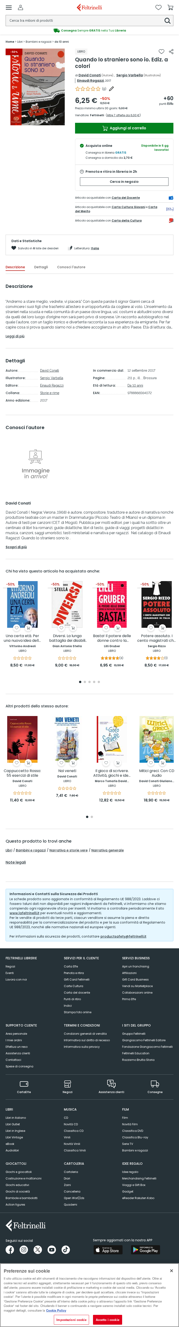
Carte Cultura (73, 986)
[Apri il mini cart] (170, 7)
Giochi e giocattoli (19, 1172)
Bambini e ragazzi (31, 850)
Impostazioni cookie (71, 1319)
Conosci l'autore (71, 267)
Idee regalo (130, 1172)
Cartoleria (71, 1172)
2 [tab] (33, 122)
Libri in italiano (16, 1118)
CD (66, 1118)
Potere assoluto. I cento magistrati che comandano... (156, 638)
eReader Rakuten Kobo (138, 1198)
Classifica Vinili (75, 1150)
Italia (95, 248)
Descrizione (15, 267)
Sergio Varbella (129, 75)
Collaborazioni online (137, 993)
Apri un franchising (135, 966)
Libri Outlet (13, 1124)
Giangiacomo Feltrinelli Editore (143, 1040)
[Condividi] (171, 51)
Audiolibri (12, 1150)
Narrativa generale (107, 850)
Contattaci (13, 1060)
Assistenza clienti (18, 1053)
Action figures (15, 1205)
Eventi (10, 973)
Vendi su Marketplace (137, 986)
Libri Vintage (14, 1137)
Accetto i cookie (107, 1319)
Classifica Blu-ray (135, 1137)
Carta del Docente (126, 198)
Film (125, 1118)
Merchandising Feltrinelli (139, 1178)
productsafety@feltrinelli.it (123, 936)
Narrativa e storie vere (68, 850)
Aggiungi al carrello (127, 128)
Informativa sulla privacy (82, 1047)
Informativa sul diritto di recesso (87, 1040)
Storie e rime (49, 393)
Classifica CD (73, 1131)
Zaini (67, 1185)
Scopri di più (16, 547)
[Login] (20, 7)
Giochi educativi (17, 1185)
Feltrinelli (97, 115)
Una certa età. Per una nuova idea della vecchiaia (22, 638)
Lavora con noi (16, 979)
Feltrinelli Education (135, 1053)
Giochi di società (18, 1191)
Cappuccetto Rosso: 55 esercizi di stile (22, 773)
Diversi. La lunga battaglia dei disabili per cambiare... (67, 638)
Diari (67, 1178)
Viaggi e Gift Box (133, 1185)
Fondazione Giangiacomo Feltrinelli (147, 1047)
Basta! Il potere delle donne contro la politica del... (112, 638)
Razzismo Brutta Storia (138, 1060)
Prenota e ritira (74, 973)
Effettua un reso (17, 1047)
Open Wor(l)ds (74, 1198)
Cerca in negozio (124, 181)
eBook (10, 1144)
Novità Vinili (72, 1144)
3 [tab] (37, 122)
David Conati (90, 75)
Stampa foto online (77, 1012)
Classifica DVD (132, 1131)
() (104, 89)
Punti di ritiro (72, 999)
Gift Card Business (135, 979)
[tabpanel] (37, 87)
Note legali (16, 862)
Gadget (127, 1191)
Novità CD (71, 1124)
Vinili (67, 1137)
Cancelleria (72, 1191)
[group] (89, 31)
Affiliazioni (129, 973)
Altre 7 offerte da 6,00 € (123, 115)
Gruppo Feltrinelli (133, 1034)
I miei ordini (14, 1040)
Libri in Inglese (15, 1131)
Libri (9, 850)
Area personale (16, 1034)
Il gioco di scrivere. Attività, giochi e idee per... (112, 773)
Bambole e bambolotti (22, 1198)
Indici (68, 1006)
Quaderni (70, 1205)
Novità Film (130, 1124)
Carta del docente (77, 993)
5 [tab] (47, 122)
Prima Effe (129, 999)
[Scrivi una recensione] (111, 89)
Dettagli (41, 267)
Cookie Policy (56, 1310)
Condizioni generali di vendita (85, 1034)
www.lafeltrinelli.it (24, 913)
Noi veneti (67, 771)
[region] (89, 1295)
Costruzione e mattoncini (23, 1178)
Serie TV (127, 1144)
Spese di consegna (19, 1066)
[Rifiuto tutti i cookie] (171, 1271)
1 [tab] (28, 122)
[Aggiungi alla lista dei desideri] (161, 51)
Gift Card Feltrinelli (77, 979)
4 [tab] (42, 122)
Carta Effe (71, 966)
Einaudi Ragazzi (90, 80)
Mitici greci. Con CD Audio (156, 773)
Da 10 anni (135, 385)
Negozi (10, 966)
